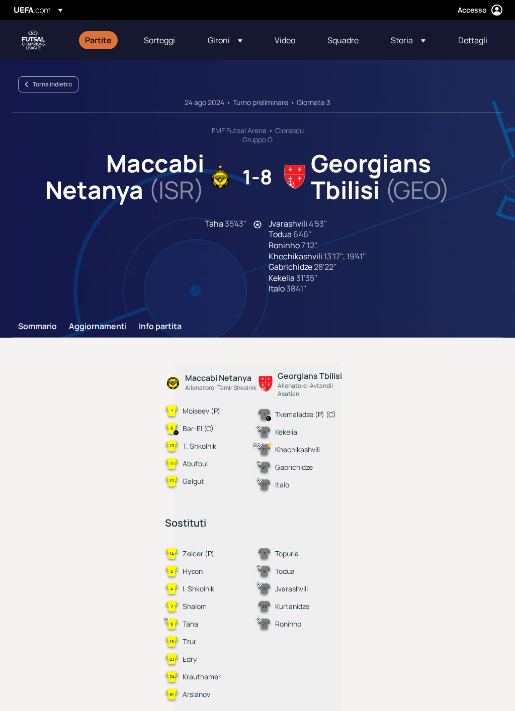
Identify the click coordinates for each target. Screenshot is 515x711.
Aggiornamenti (98, 326)
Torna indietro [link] (52, 84)
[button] (225, 40)
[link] (98, 40)
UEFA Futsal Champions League (33, 40)
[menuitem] (101, 40)
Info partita (160, 326)
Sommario (37, 326)
